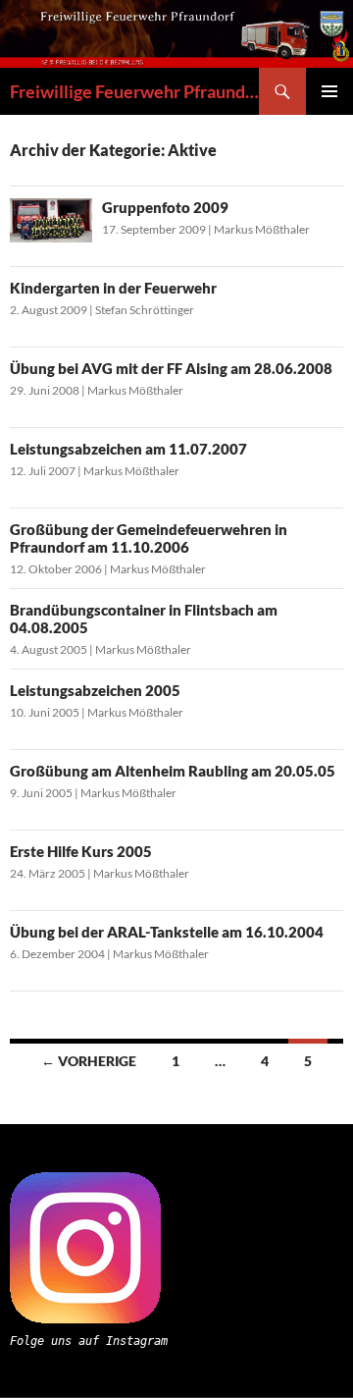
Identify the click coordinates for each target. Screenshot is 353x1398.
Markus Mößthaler (262, 229)
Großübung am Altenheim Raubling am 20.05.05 (172, 771)
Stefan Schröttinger (144, 309)
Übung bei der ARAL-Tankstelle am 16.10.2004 (167, 932)
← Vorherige (88, 1060)
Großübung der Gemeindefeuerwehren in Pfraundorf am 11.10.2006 (148, 538)
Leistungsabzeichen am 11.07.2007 (128, 448)
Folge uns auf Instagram (89, 1341)
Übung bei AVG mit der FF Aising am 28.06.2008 (171, 368)
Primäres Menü (329, 91)
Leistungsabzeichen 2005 (95, 690)
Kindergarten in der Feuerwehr (113, 287)
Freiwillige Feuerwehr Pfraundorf (134, 91)
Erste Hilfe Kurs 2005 (81, 851)
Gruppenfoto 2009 (165, 207)
